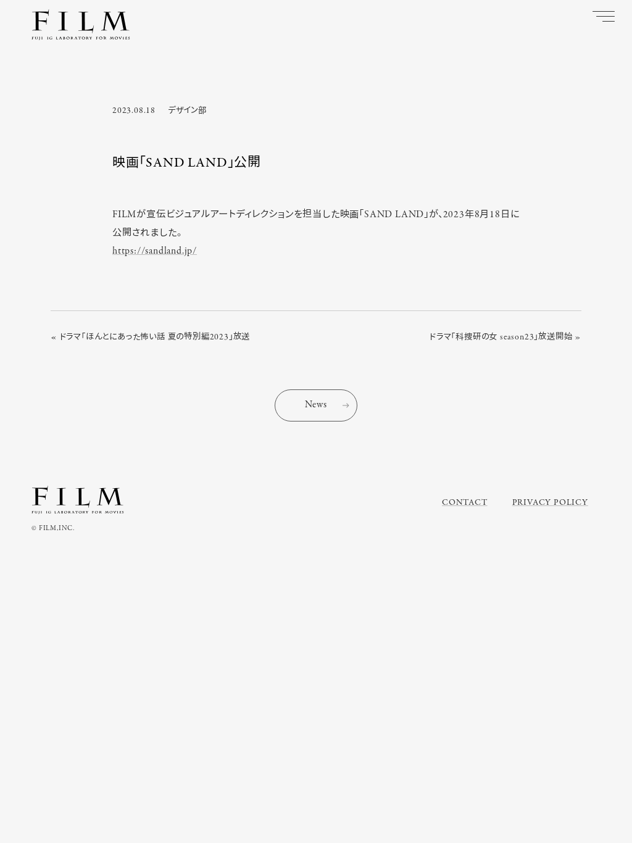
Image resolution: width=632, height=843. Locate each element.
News (315, 405)
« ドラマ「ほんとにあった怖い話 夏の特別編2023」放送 (150, 337)
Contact (465, 503)
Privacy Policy (550, 503)
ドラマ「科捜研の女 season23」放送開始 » (505, 337)
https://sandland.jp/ (154, 251)
